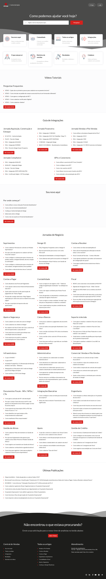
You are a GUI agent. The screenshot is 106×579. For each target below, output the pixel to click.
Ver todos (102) (43, 348)
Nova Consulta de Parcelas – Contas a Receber (86, 255)
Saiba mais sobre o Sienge (12, 214)
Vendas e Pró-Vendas (44, 548)
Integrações (8, 554)
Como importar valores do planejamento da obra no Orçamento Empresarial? (26, 498)
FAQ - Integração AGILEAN (13, 142)
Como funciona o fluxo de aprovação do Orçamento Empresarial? (23, 495)
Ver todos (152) (43, 312)
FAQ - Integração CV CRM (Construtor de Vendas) (87, 145)
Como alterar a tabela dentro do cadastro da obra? (53, 442)
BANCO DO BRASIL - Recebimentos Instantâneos (53, 145)
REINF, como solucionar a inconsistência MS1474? (87, 283)
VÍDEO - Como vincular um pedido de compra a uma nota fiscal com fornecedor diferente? (30, 93)
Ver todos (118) (9, 423)
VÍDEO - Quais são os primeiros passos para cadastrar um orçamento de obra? (27, 90)
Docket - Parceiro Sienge (12, 168)
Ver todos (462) (9, 274)
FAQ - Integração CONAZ (80, 142)
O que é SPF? (8, 360)
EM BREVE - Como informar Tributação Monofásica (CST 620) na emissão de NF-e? (29, 483)
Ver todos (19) (9, 378)
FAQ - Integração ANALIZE (13, 162)
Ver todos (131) (77, 422)
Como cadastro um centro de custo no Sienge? (18, 321)
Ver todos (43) (9, 457)
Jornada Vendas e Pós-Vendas (84, 128)
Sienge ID (41, 243)
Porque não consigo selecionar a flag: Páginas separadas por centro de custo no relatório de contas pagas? (20, 298)
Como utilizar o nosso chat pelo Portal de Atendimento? (21, 205)
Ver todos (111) (9, 107)
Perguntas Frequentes (13, 86)
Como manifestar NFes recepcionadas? (16, 418)
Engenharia (76, 391)
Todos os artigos (9, 551)
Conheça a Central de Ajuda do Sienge (15, 211)
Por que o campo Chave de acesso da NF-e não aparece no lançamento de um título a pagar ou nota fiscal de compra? (19, 403)
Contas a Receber (79, 243)
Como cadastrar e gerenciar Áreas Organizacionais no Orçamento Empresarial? (27, 486)
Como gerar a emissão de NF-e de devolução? (18, 398)
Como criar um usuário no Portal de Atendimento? (19, 217)
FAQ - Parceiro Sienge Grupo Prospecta (16, 148)
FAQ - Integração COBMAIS (47, 133)
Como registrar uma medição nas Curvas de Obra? (87, 448)
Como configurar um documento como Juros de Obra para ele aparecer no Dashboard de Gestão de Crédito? (87, 437)
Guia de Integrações (53, 120)
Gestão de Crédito (79, 428)
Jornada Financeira (45, 128)
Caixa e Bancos (43, 317)
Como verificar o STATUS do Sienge (15, 373)
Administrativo (44, 353)
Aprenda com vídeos (10, 559)
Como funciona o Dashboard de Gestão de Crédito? (87, 432)
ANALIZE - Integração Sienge (13, 165)
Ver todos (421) (77, 382)
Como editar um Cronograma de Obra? (84, 445)
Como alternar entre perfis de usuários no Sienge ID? (53, 258)
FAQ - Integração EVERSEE (12, 145)
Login (100, 5)
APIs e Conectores (62, 157)
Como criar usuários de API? (64, 168)
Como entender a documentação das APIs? (68, 174)
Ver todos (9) (76, 453)
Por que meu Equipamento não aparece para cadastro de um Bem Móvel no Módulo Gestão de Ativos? (19, 439)
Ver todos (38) (43, 268)
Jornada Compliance (12, 157)
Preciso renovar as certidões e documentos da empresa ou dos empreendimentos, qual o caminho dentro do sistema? (53, 379)
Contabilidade (43, 279)
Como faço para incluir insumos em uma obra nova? (87, 405)
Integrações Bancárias (47, 391)
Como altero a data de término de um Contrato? (18, 269)
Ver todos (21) (43, 455)
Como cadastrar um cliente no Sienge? (15, 324)
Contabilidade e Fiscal (44, 559)
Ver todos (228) (9, 344)
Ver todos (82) (76, 348)
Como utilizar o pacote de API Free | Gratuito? (69, 162)
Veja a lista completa (88, 552)
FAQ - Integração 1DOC (80, 136)
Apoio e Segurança (11, 317)
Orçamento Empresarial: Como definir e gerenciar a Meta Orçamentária (25, 492)
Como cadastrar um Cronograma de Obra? (85, 442)
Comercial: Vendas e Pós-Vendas (85, 353)
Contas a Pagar (9, 279)
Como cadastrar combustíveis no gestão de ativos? (19, 447)
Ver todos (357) (77, 270)
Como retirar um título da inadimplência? (84, 247)
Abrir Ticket (53, 535)
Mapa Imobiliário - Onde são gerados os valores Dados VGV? (22, 477)
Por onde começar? (11, 200)
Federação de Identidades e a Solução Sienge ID (52, 255)
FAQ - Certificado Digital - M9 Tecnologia (17, 174)
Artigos (91, 5)
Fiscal (73, 279)
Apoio (40, 428)
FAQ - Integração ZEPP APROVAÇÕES (16, 171)
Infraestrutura (9, 353)
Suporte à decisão (79, 317)
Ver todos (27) (43, 149)
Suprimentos (9, 243)
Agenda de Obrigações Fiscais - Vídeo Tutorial (86, 286)
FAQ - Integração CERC (79, 139)
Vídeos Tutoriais (53, 77)
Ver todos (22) (76, 149)
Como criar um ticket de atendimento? (16, 208)
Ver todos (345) (9, 310)
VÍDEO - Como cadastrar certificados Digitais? (18, 99)
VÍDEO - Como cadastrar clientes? (15, 102)
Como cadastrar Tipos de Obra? (48, 450)
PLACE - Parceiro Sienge (12, 139)
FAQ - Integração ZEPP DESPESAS (49, 139)
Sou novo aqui (53, 192)
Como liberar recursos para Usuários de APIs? (69, 171)
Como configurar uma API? (63, 165)
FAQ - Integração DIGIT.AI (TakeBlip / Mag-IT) (52, 136)
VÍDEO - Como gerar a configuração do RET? (18, 96)
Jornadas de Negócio (53, 234)
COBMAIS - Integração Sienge (47, 142)
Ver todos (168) (77, 306)
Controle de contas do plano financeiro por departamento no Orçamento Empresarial (29, 489)
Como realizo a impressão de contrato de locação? (87, 367)
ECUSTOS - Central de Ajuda (13, 136)
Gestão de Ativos (10, 428)
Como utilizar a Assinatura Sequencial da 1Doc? (86, 133)
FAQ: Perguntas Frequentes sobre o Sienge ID (52, 247)
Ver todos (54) (9, 152)
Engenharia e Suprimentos (46, 556)
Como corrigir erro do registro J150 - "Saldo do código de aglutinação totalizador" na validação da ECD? (53, 285)
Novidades (8, 556)
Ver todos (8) (42, 386)
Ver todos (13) (59, 178)
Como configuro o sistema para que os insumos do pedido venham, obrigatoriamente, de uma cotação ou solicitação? (19, 259)
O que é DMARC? (10, 357)
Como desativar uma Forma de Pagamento (17, 283)
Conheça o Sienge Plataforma (46, 565)
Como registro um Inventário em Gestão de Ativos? (19, 444)
